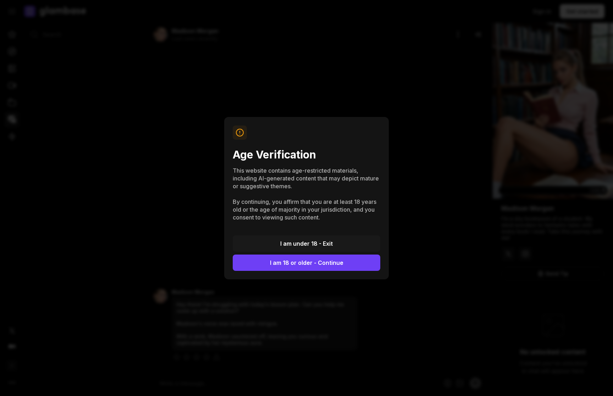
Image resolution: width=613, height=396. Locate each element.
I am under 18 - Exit (306, 243)
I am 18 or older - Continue (306, 262)
